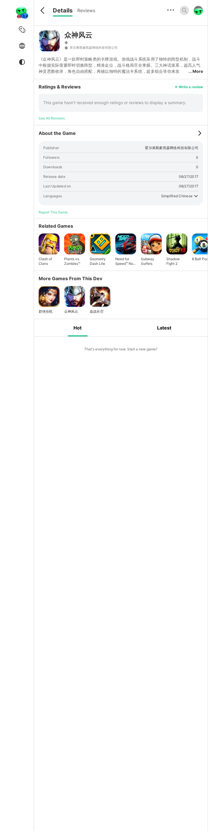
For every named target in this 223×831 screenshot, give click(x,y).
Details (63, 10)
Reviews (86, 10)
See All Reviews (52, 118)
